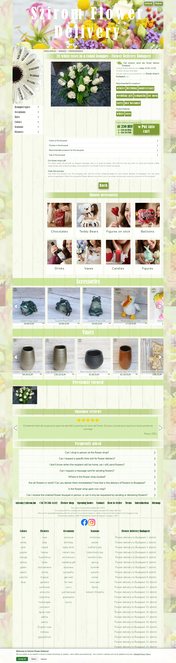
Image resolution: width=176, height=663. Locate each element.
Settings (44, 659)
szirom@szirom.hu (26, 503)
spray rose (44, 612)
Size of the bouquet (57, 155)
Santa (95, 587)
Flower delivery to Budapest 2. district (135, 542)
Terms (128, 503)
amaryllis (45, 592)
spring (94, 562)
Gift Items (25, 56)
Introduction (142, 503)
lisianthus (44, 597)
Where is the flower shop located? (87, 476)
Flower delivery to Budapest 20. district (135, 632)
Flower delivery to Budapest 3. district (135, 547)
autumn (95, 572)
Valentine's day (95, 552)
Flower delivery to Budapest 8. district (135, 572)
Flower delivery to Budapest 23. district (135, 647)
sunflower (44, 587)
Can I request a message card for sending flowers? (87, 470)
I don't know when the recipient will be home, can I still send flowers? (87, 464)
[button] (160, 306)
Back (103, 186)
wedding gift (125, 95)
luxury (68, 602)
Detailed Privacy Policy (142, 654)
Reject (33, 659)
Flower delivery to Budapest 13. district (135, 597)
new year (95, 582)
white (120, 113)
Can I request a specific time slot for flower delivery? (87, 458)
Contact (100, 503)
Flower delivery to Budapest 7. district (135, 567)
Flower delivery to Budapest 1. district (135, 537)
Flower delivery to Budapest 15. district (135, 607)
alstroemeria (44, 567)
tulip (44, 542)
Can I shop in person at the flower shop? (87, 452)
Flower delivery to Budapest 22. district (135, 641)
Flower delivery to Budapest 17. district (135, 617)
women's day (95, 557)
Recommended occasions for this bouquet (66, 150)
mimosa (44, 632)
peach (23, 572)
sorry (120, 103)
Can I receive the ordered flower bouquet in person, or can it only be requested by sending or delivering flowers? (87, 495)
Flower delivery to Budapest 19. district (135, 627)
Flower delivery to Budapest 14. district (135, 602)
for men (153, 95)
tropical (45, 577)
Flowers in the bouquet (58, 145)
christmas (95, 537)
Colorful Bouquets (75, 51)
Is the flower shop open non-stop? (87, 489)
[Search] (159, 45)
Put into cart (148, 129)
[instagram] (91, 523)
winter (121, 88)
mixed (44, 547)
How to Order (114, 503)
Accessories (88, 282)
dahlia (44, 617)
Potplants (34, 68)
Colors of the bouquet (58, 140)
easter (94, 542)
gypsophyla (44, 637)
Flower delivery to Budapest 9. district (135, 577)
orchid (44, 572)
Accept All (22, 659)
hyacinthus (44, 557)
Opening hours (85, 503)
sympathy (140, 95)
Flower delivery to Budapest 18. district (135, 622)
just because (132, 103)
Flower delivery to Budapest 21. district (135, 637)
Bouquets (62, 51)
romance (68, 537)
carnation (45, 607)
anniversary (146, 88)
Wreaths (30, 82)
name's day (68, 552)
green (23, 567)
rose (128, 113)
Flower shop (28, 90)
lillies (44, 562)
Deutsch (148, 4)
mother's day (95, 547)
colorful (23, 577)
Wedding (34, 75)
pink (23, 547)
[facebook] (84, 523)
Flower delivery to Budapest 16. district (135, 612)
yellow (23, 562)
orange (23, 557)
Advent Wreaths (95, 592)
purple (23, 552)
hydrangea (44, 602)
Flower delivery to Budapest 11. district (135, 587)
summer (95, 567)
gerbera (44, 582)
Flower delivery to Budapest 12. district (135, 592)
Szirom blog (20, 93)
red (23, 537)
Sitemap (156, 503)
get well (68, 577)
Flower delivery (50, 51)
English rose (44, 627)
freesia (44, 552)
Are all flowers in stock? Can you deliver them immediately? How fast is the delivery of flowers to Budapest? (86, 482)
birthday (132, 88)
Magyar (158, 4)
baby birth (68, 547)
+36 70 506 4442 (48, 503)
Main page (19, 54)
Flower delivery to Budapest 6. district (135, 562)
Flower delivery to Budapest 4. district (135, 552)
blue (23, 582)
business (68, 567)
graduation (68, 597)
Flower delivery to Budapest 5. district (135, 557)
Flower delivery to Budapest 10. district (135, 582)
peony (44, 622)
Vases (88, 332)
